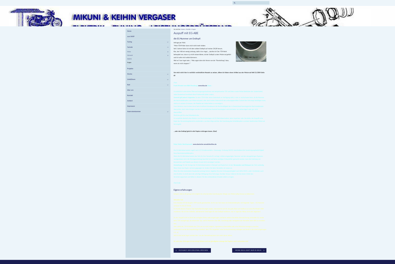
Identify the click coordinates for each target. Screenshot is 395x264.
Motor (129, 52)
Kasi (128, 85)
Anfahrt (130, 101)
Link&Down (131, 79)
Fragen (129, 62)
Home (129, 31)
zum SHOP (130, 36)
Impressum (131, 106)
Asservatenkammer (134, 111)
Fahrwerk (130, 55)
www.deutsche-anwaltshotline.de (204, 144)
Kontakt (130, 95)
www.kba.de (202, 86)
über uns (130, 90)
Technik (130, 47)
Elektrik (129, 59)
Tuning (129, 42)
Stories (129, 74)
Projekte (130, 69)
